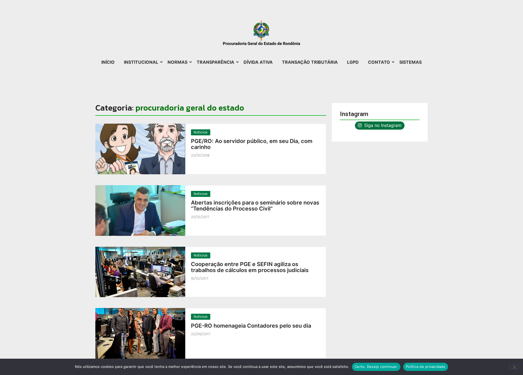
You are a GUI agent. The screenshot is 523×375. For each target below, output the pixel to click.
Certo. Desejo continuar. (376, 366)
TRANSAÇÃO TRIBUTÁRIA (310, 62)
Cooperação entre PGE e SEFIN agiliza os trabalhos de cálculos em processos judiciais (250, 267)
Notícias (201, 132)
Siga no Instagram (382, 125)
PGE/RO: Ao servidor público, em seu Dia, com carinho (251, 144)
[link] (140, 149)
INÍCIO (108, 62)
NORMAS (177, 62)
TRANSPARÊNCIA (215, 62)
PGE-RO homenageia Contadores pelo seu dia (251, 326)
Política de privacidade (425, 366)
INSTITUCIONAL (141, 62)
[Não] (514, 366)
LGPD (353, 62)
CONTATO (379, 62)
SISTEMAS (410, 62)
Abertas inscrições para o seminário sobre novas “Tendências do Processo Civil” (255, 206)
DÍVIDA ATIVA (258, 62)
